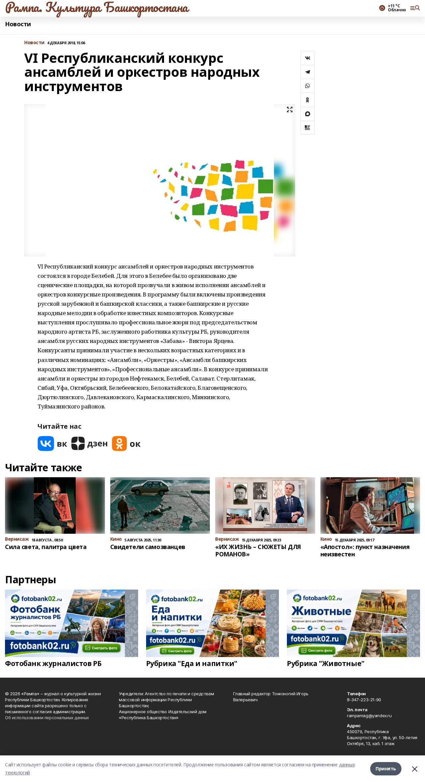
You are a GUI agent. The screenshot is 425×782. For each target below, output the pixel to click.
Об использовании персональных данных (47, 717)
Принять (386, 768)
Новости (18, 24)
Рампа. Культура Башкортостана (96, 7)
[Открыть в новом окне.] (52, 443)
